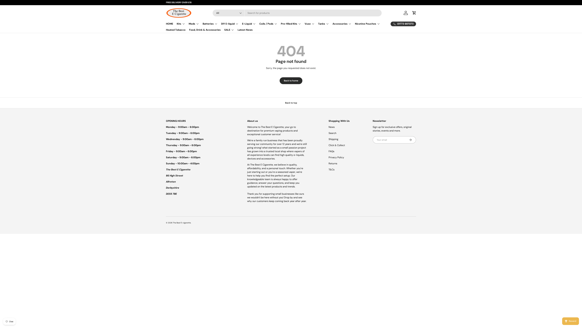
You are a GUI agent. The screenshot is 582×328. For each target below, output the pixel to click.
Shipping (333, 139)
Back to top (291, 102)
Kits (179, 23)
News (332, 127)
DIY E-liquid (228, 23)
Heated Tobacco (176, 29)
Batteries (208, 23)
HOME (169, 23)
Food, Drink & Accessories (205, 29)
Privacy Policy (336, 157)
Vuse (308, 23)
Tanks (321, 23)
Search (332, 133)
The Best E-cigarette (182, 223)
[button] (414, 13)
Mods (192, 23)
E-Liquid (247, 23)
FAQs (331, 151)
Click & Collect (337, 145)
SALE (227, 29)
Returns (333, 163)
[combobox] (297, 13)
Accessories (340, 23)
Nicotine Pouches (365, 23)
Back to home (291, 80)
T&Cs (331, 169)
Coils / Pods (266, 23)
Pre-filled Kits (289, 23)
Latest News (245, 29)
